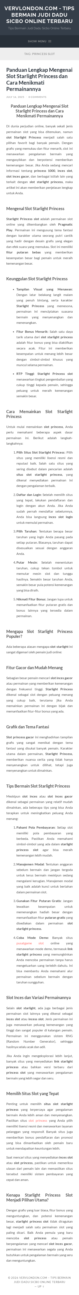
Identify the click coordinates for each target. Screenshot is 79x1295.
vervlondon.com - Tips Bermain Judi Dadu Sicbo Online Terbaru (39, 14)
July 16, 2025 (15, 96)
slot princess (38, 1120)
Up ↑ (41, 1286)
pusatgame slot (30, 943)
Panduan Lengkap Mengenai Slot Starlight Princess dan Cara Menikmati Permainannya (39, 79)
